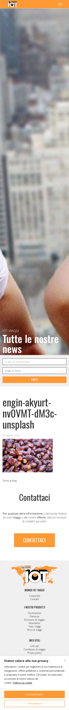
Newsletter (34, 623)
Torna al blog (10, 480)
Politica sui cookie (22, 682)
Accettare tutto (34, 694)
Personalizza (34, 703)
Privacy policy (34, 652)
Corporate (34, 595)
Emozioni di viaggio (34, 619)
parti (34, 379)
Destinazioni (34, 613)
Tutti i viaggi (34, 626)
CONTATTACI (34, 540)
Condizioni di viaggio (35, 649)
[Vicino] (65, 660)
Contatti (34, 599)
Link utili (34, 646)
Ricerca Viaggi (34, 629)
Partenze (34, 616)
